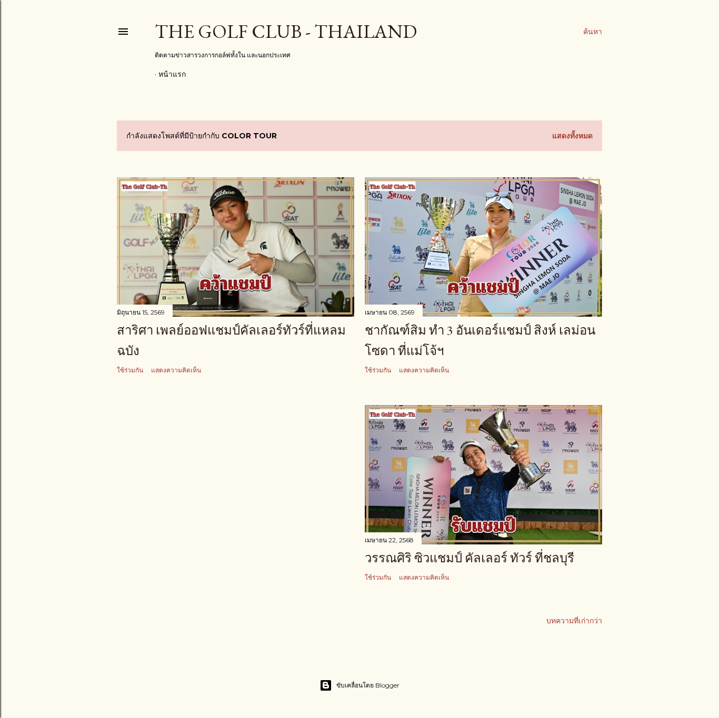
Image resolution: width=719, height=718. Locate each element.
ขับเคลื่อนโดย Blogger (368, 685)
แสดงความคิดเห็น (176, 370)
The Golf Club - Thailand (286, 31)
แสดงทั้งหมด (572, 135)
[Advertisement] (235, 475)
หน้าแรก (172, 74)
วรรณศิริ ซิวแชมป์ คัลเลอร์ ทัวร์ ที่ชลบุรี (469, 558)
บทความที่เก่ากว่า (574, 620)
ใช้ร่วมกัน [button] (130, 370)
